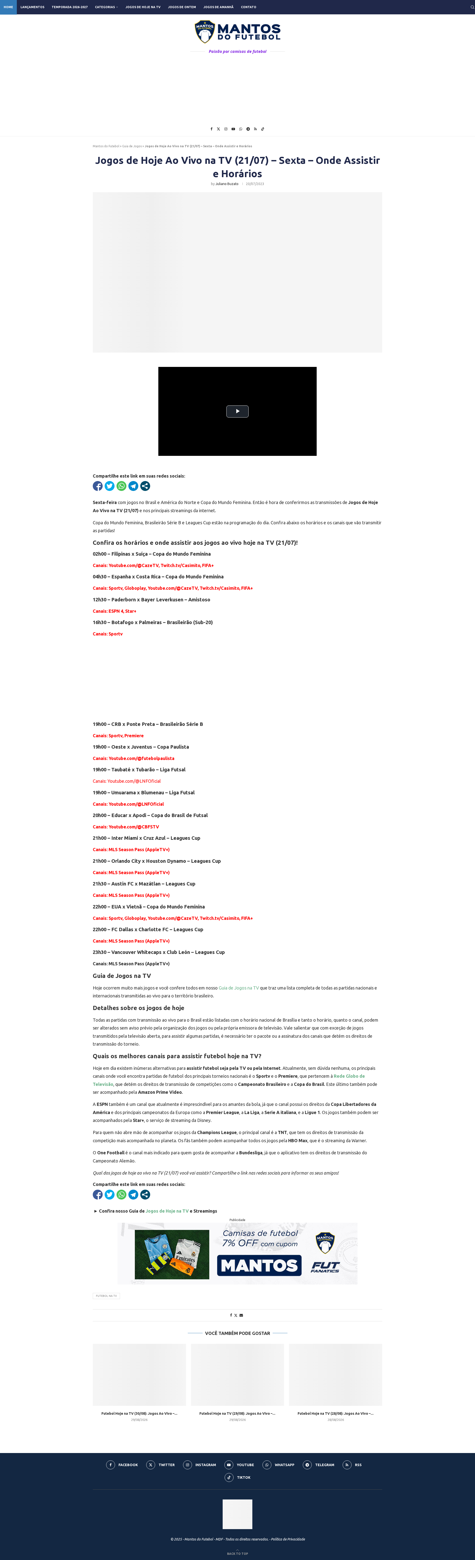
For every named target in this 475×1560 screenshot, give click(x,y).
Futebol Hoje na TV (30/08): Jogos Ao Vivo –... (139, 1413)
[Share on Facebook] (231, 1315)
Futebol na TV (106, 1295)
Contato (248, 7)
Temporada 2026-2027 (70, 7)
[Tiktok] (262, 129)
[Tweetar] (110, 486)
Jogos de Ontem (182, 7)
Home (8, 7)
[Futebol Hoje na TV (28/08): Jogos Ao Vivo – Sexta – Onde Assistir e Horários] (335, 1375)
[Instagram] (225, 129)
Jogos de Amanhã (218, 7)
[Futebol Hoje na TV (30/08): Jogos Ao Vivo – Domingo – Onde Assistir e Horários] (139, 1375)
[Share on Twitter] (236, 1315)
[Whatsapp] (240, 129)
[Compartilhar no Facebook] (98, 486)
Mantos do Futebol (106, 146)
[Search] (472, 7)
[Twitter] (218, 129)
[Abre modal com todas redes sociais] (145, 486)
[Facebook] (212, 129)
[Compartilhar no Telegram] (133, 486)
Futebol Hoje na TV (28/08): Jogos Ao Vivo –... (336, 1413)
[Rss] (255, 129)
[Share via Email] (241, 1315)
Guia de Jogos (132, 146)
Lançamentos (32, 7)
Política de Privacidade (288, 1539)
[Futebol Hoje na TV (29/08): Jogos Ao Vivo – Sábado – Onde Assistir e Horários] (237, 1375)
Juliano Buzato (226, 184)
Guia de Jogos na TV (239, 987)
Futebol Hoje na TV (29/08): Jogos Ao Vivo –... (237, 1413)
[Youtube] (233, 129)
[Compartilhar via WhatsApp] (121, 486)
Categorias (105, 7)
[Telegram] (248, 129)
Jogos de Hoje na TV (143, 7)
